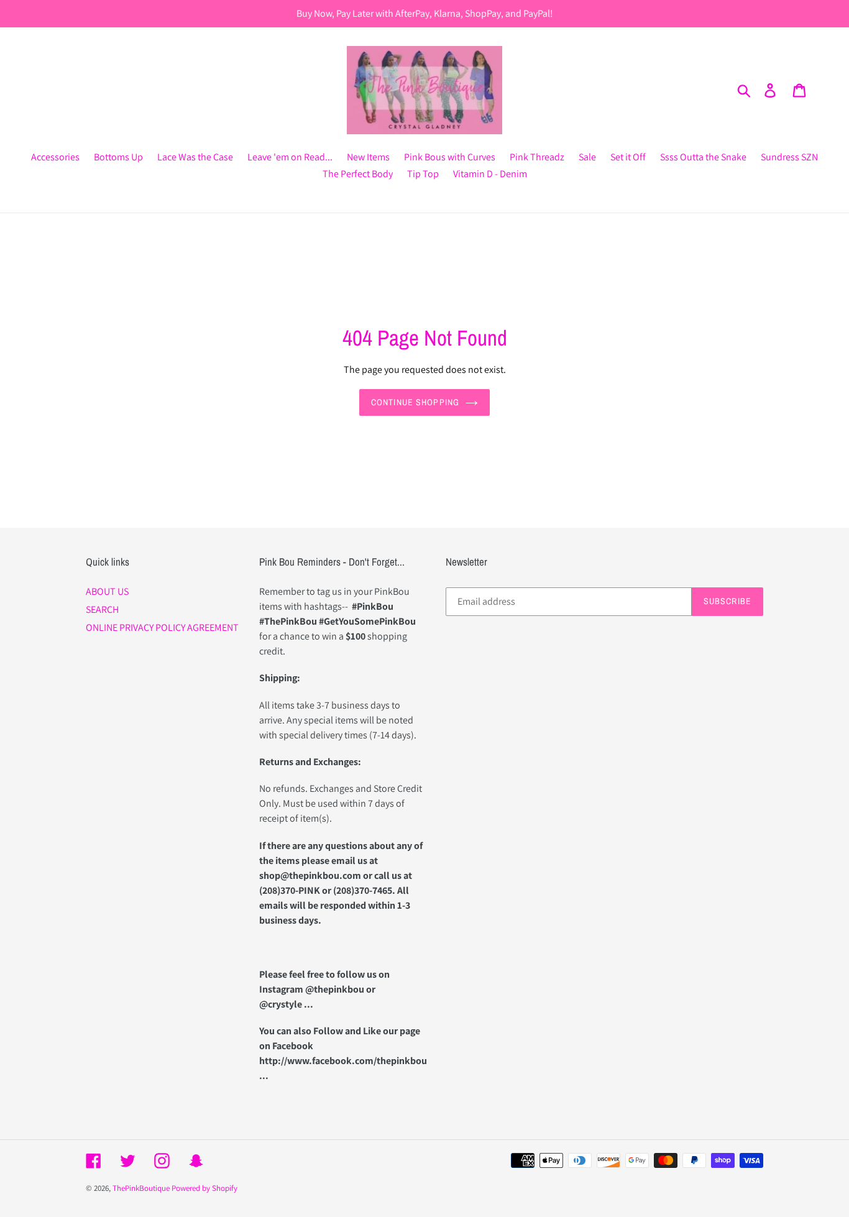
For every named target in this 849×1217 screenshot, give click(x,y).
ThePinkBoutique (141, 1188)
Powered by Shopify (204, 1188)
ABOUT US (107, 591)
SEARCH (102, 609)
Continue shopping (415, 402)
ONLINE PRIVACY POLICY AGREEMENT (162, 627)
